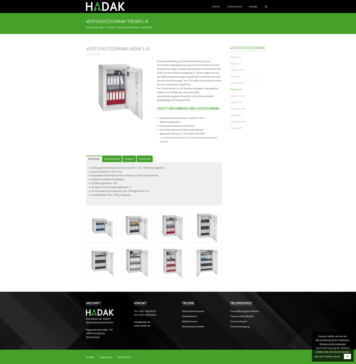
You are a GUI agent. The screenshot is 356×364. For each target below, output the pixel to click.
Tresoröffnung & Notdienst (244, 311)
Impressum (106, 357)
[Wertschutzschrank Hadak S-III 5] (101, 262)
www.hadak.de (142, 325)
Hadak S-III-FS (237, 95)
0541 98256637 (147, 311)
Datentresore (189, 316)
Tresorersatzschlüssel (242, 316)
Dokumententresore (193, 311)
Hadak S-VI (236, 128)
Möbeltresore (189, 321)
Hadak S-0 (235, 57)
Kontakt (253, 6)
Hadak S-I (235, 63)
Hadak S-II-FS (237, 83)
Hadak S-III (146, 27)
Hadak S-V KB (237, 121)
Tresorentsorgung (239, 326)
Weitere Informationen (332, 344)
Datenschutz (124, 357)
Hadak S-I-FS (237, 70)
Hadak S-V (235, 115)
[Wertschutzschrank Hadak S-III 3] (172, 227)
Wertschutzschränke (128, 27)
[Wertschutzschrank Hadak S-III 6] (136, 262)
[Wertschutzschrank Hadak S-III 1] (101, 227)
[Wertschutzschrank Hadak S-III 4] (207, 227)
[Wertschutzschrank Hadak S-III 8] (207, 262)
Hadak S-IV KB (237, 108)
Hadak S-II (235, 76)
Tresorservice (234, 6)
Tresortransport (238, 321)
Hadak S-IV (236, 102)
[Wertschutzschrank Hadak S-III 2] (136, 227)
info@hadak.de (142, 322)
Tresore (216, 6)
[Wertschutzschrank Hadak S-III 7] (172, 262)
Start (102, 27)
